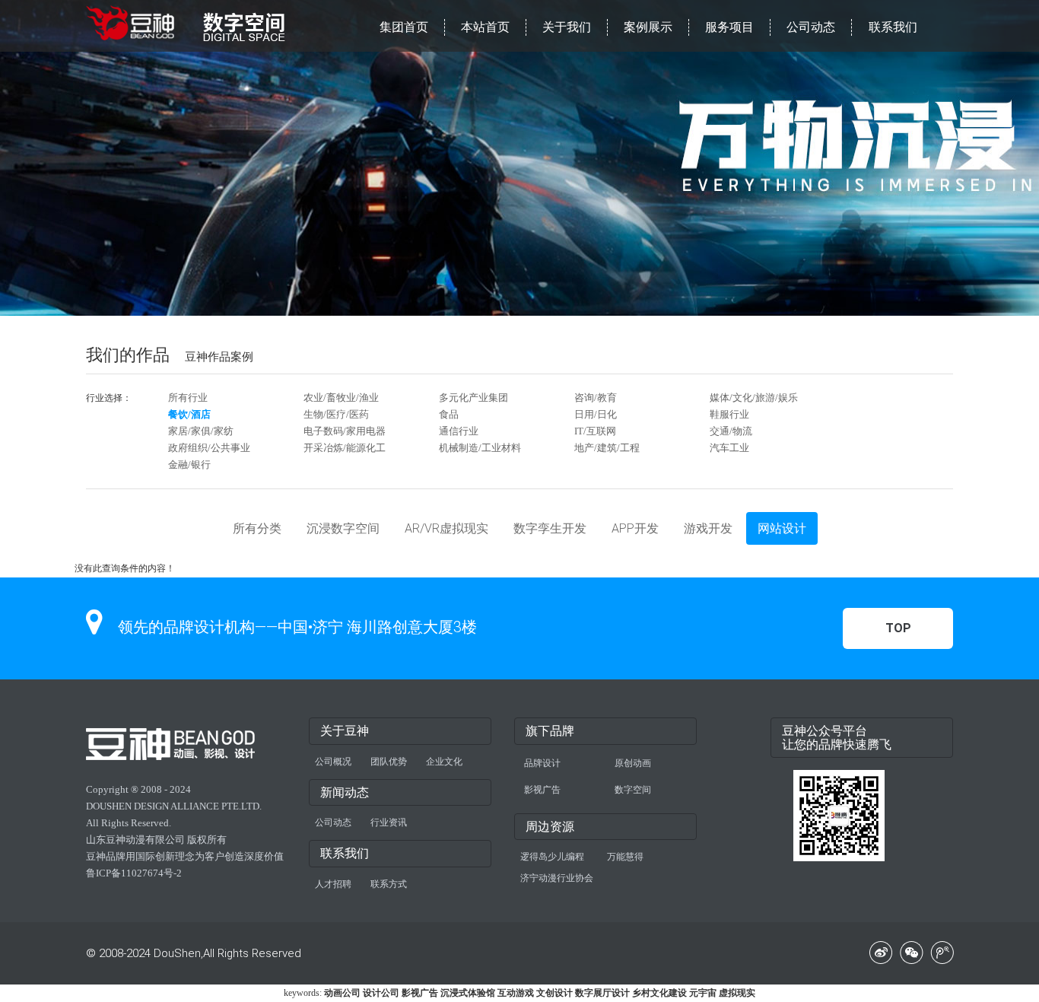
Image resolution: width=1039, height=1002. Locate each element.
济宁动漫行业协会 (556, 878)
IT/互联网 (595, 431)
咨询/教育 (595, 397)
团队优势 (388, 761)
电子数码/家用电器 (344, 431)
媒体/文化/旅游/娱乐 (754, 397)
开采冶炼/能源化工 (344, 447)
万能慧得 (625, 856)
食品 (449, 414)
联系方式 (388, 884)
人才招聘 (333, 884)
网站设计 (782, 528)
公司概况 (333, 761)
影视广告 (542, 789)
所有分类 (257, 528)
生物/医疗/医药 (336, 414)
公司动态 (810, 27)
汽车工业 (729, 447)
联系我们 (893, 27)
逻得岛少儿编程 (552, 856)
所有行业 (188, 397)
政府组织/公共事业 (209, 447)
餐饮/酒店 (189, 414)
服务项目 (729, 27)
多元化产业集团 (473, 397)
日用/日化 (595, 414)
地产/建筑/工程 (607, 447)
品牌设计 (542, 763)
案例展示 (648, 27)
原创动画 (633, 763)
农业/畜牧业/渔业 (341, 397)
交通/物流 (731, 431)
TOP (898, 628)
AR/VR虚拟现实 (446, 528)
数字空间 (633, 789)
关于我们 (566, 27)
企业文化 (444, 761)
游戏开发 (708, 528)
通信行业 (458, 431)
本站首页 (485, 27)
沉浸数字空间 (343, 528)
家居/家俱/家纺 (201, 431)
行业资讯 (388, 822)
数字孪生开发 (549, 528)
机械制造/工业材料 (480, 447)
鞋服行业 (729, 414)
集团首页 (404, 27)
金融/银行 (189, 464)
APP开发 (635, 528)
